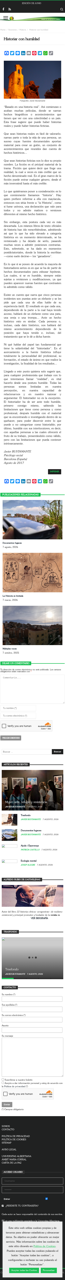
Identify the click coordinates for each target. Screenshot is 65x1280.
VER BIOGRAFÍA (39, 918)
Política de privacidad (14, 1086)
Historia (22, 30)
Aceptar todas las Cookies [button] (24, 1270)
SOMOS (6, 1126)
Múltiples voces (10, 649)
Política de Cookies (44, 1246)
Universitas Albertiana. (49, 1221)
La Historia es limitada (13, 596)
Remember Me (55, 1199)
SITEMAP (6, 1143)
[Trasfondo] (32, 957)
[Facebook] (3, 9)
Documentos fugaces (12, 543)
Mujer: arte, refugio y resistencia (26, 802)
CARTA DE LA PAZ (11, 1163)
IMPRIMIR (54, 472)
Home (3, 30)
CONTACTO (8, 1130)
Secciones (12, 30)
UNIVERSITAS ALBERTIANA (16, 1156)
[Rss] (9, 9)
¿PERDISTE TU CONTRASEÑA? (21, 1206)
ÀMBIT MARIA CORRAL (14, 1160)
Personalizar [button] (49, 1270)
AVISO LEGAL (9, 1150)
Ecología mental (29, 861)
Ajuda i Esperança (30, 846)
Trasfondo (26, 815)
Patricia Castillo (30, 850)
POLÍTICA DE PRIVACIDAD (16, 1136)
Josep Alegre (28, 865)
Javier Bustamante (15, 807)
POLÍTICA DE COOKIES (14, 1140)
